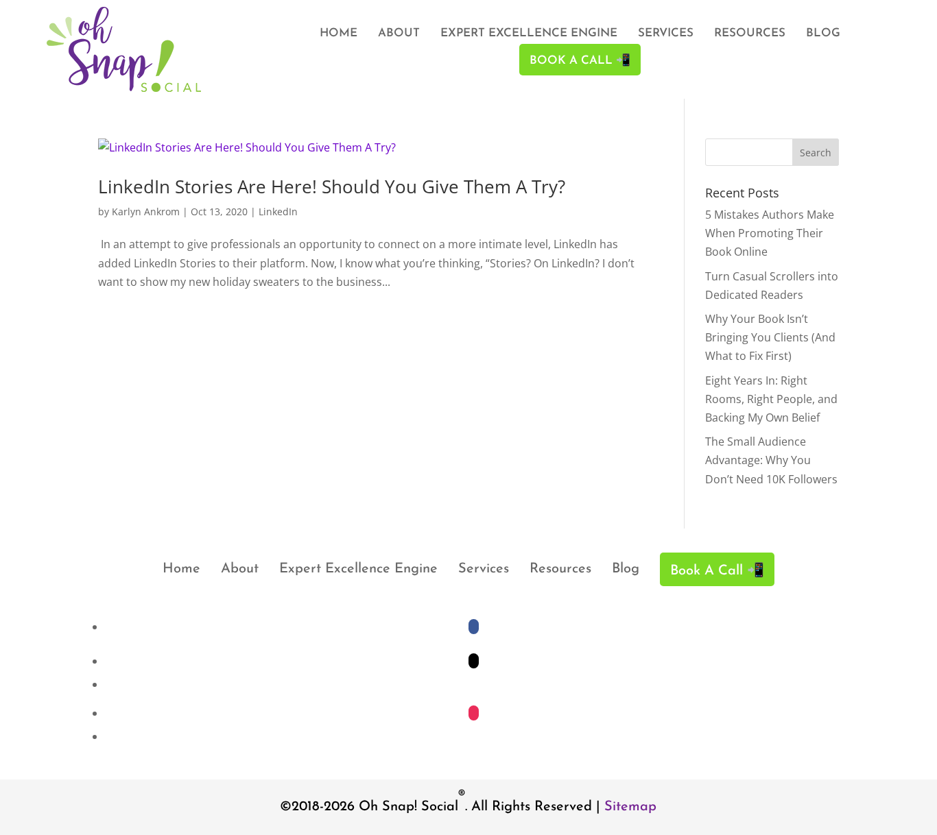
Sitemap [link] (630, 807)
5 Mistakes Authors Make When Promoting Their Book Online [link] (769, 233)
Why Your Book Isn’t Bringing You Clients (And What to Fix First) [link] (770, 337)
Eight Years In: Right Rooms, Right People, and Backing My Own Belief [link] (771, 399)
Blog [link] (823, 33)
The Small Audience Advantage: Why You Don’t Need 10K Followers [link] (771, 460)
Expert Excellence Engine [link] (528, 33)
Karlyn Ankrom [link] (146, 211)
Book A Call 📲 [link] (580, 60)
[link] (124, 87)
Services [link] (665, 33)
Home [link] (338, 33)
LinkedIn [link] (278, 211)
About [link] (399, 33)
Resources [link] (749, 33)
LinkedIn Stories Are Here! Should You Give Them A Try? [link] (331, 186)
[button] (815, 152)
